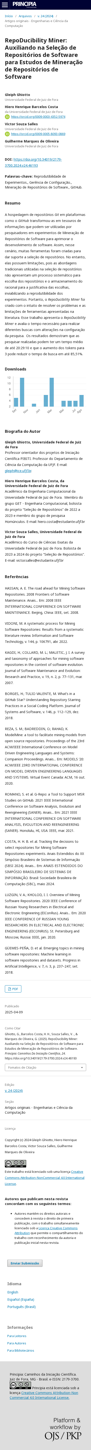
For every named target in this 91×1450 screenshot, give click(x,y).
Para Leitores (16, 1336)
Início (9, 16)
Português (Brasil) (21, 1306)
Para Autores (16, 1343)
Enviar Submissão (25, 1263)
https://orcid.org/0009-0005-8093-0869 (38, 134)
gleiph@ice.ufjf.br (18, 470)
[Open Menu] (5, 5)
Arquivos (25, 16)
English (12, 1292)
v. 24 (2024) (45, 16)
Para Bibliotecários (20, 1350)
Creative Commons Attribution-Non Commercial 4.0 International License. (44, 1395)
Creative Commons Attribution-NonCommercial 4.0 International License (44, 1177)
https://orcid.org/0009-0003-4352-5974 (38, 117)
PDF (15, 989)
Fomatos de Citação (22, 1067)
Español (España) (20, 1299)
